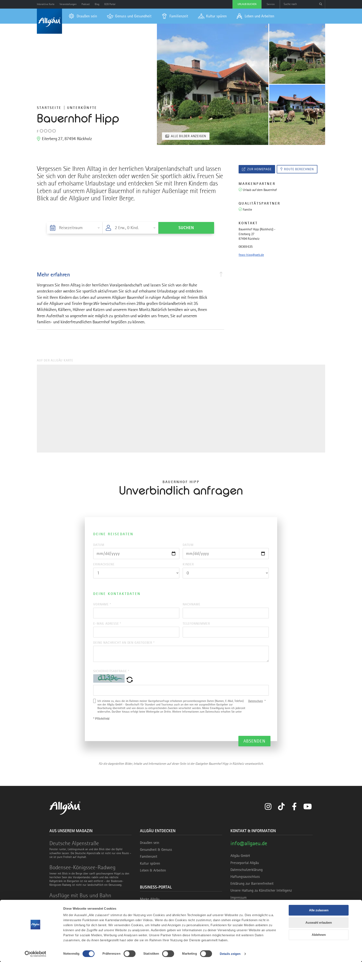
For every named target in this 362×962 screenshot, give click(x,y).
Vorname (102, 604)
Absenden (254, 741)
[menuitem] (83, 16)
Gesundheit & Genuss (156, 849)
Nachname (191, 604)
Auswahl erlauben (318, 922)
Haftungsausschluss (245, 876)
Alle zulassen (318, 910)
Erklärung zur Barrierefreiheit (252, 883)
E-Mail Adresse (107, 623)
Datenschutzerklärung (246, 870)
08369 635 (246, 247)
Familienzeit (148, 856)
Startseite (49, 108)
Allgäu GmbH (240, 856)
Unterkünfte (82, 108)
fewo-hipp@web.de (251, 255)
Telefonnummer (196, 623)
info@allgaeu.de (248, 843)
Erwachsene (103, 564)
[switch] (130, 953)
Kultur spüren (150, 863)
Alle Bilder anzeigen (188, 136)
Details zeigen (230, 954)
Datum (98, 545)
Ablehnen (319, 934)
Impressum (238, 897)
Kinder (188, 564)
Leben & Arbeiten (153, 870)
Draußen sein (149, 843)
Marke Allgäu (149, 899)
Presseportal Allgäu (244, 863)
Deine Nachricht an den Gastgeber (123, 643)
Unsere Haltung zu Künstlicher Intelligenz (261, 890)
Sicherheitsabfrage (111, 671)
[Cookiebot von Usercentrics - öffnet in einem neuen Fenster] (35, 954)
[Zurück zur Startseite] (49, 21)
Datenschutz (255, 701)
